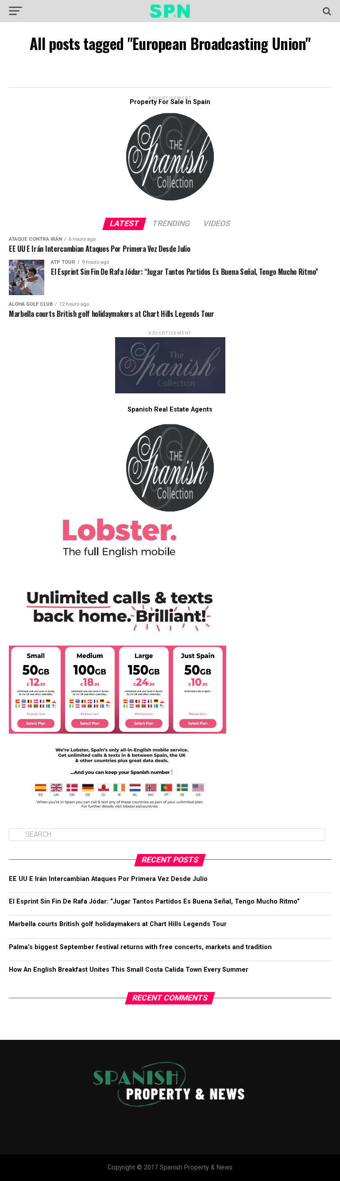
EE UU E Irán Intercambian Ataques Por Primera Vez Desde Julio (108, 879)
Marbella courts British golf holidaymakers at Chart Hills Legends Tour (118, 924)
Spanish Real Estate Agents (170, 409)
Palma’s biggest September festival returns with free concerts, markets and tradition (140, 947)
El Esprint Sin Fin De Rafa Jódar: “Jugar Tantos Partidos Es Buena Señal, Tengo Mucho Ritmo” (154, 901)
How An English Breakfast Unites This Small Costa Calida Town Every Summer (128, 969)
